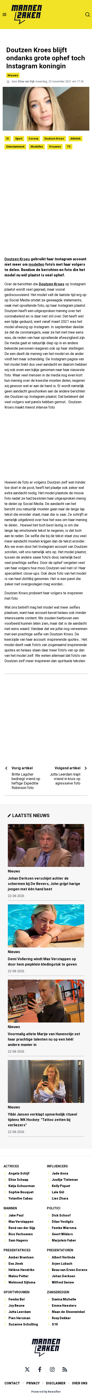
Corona (33, 138)
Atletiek (75, 138)
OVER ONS (80, 1383)
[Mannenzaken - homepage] (26, 14)
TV (69, 146)
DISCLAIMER (55, 1383)
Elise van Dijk (26, 81)
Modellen (37, 146)
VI (7, 138)
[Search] (87, 14)
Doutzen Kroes (54, 138)
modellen (36, 264)
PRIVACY (33, 1383)
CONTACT (12, 1383)
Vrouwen (55, 146)
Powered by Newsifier (46, 1391)
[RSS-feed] (64, 1369)
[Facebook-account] (39, 1369)
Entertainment (15, 146)
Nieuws (13, 75)
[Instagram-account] (52, 1369)
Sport (18, 138)
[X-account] (27, 1369)
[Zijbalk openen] (4, 14)
